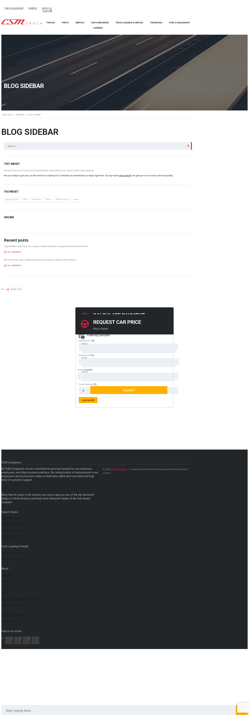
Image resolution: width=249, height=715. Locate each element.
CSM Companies (119, 469)
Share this (16, 289)
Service (79, 22)
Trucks (50, 22)
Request (129, 390)
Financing (156, 22)
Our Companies (100, 22)
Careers (32, 8)
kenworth (36, 199)
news (76, 199)
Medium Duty (62, 199)
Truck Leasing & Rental (129, 22)
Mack (48, 199)
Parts (65, 22)
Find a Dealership (14, 8)
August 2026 (11, 199)
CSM (25, 199)
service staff (125, 175)
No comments (14, 252)
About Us (47, 8)
